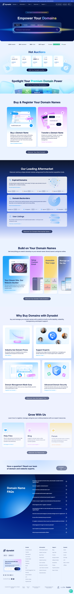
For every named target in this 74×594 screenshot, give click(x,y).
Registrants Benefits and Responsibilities (49, 587)
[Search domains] (57, 30)
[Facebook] (3, 575)
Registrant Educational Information (36, 587)
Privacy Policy (23, 587)
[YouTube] (11, 575)
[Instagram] (5, 575)
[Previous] (8, 61)
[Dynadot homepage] (7, 4)
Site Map (65, 557)
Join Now (17, 568)
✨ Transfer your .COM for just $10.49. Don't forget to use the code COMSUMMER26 (36, 1)
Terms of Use (28, 587)
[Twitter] (8, 575)
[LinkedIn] (7, 575)
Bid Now (15, 66)
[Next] (65, 61)
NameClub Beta (42, 572)
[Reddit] (12, 575)
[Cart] (69, 4)
